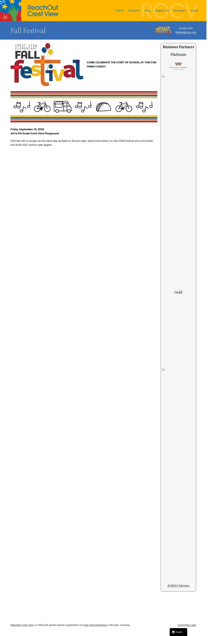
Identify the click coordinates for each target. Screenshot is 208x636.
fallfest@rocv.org (185, 32)
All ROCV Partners (178, 585)
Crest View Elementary (95, 625)
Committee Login (187, 625)
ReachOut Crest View (21, 625)
